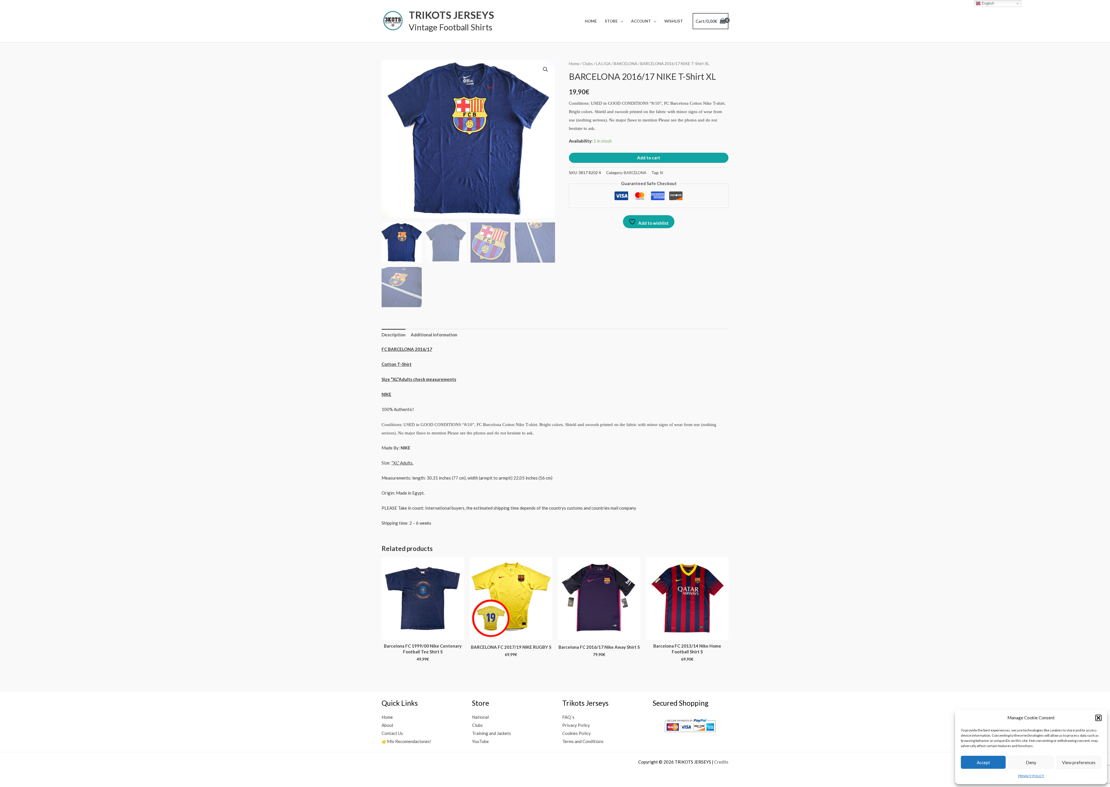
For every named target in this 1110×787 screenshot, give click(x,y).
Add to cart (648, 157)
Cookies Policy (576, 733)
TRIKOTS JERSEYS (451, 15)
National (480, 717)
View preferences (1079, 762)
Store (611, 21)
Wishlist (673, 21)
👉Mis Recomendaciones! (406, 741)
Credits (721, 761)
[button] (1098, 718)
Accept (983, 762)
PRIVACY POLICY (1031, 776)
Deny (1031, 762)
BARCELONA (625, 63)
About (387, 725)
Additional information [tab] (434, 334)
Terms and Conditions (583, 741)
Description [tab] (394, 334)
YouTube (480, 741)
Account (641, 21)
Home (591, 21)
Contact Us (392, 733)
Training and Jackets (491, 733)
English (987, 3)
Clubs (587, 63)
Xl (661, 172)
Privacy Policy (576, 725)
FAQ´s (568, 717)
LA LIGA (603, 63)
